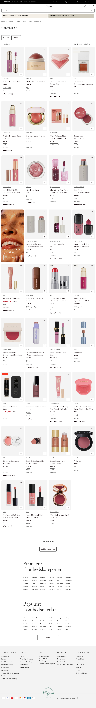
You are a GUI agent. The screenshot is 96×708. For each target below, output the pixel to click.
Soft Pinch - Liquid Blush (12, 82)
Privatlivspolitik (5, 667)
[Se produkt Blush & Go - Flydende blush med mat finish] (83, 224)
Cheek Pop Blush (32, 190)
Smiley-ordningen (81, 673)
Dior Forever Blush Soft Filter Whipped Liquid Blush (11, 517)
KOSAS (28, 349)
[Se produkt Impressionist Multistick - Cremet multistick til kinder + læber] (36, 332)
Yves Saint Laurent (55, 349)
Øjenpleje (60, 583)
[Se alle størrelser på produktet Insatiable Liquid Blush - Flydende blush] (28, 523)
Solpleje (25, 583)
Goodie (52, 2)
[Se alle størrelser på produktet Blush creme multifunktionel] (76, 144)
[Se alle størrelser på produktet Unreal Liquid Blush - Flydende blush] (52, 469)
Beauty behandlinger (26, 662)
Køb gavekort (61, 656)
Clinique (28, 187)
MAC (24, 620)
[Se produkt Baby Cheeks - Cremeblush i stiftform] (83, 170)
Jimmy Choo (35, 626)
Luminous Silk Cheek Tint (36, 407)
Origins (25, 626)
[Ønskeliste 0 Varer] (89, 6)
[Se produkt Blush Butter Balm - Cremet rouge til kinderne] (12, 332)
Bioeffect (51, 618)
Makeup (25, 577)
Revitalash (60, 623)
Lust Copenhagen (90, 2)
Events (22, 656)
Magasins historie (81, 662)
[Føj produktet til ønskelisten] (21, 49)
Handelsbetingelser (7, 664)
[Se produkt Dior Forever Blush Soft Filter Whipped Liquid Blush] (12, 495)
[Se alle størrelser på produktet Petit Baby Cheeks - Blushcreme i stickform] (27, 252)
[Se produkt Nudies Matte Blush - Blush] (12, 387)
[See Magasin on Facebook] (80, 698)
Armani (28, 403)
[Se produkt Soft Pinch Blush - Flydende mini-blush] (83, 278)
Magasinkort (24, 664)
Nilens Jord (69, 620)
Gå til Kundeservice (7, 662)
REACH (3, 676)
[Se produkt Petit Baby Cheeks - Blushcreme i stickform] (36, 224)
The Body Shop (36, 618)
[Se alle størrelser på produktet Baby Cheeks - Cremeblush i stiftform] (75, 198)
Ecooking (43, 626)
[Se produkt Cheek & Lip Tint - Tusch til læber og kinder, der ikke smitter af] (60, 170)
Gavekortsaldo (61, 662)
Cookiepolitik (5, 670)
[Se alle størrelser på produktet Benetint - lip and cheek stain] (51, 252)
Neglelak (42, 577)
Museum (78, 667)
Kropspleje (69, 580)
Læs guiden (12, 257)
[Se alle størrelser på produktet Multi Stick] (76, 358)
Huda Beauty (29, 295)
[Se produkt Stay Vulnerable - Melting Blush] (36, 116)
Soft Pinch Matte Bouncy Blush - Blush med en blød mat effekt (83, 409)
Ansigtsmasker (27, 586)
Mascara (59, 577)
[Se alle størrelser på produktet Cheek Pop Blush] (28, 196)
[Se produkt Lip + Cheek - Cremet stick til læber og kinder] (60, 278)
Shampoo (43, 589)
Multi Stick (78, 353)
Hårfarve (34, 577)
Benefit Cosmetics (55, 241)
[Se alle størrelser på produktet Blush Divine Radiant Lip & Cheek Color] (28, 469)
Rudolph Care (61, 618)
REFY (75, 78)
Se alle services (24, 667)
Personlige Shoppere (26, 659)
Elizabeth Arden (70, 626)
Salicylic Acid (52, 589)
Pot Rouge (77, 461)
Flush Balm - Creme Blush (35, 82)
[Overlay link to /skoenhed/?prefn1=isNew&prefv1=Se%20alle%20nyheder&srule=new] (25, 16)
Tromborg (76, 349)
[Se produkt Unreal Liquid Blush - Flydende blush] (60, 441)
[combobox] (48, 10)
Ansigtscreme (36, 580)
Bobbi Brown (77, 457)
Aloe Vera (51, 577)
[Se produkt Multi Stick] (83, 332)
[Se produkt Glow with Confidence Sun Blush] (12, 441)
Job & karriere (80, 664)
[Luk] (77, 363)
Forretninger (80, 2)
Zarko (25, 629)
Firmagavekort (61, 659)
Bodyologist (35, 629)
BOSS (50, 629)
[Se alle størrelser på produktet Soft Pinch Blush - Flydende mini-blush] (78, 307)
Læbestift (59, 586)
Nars (27, 512)
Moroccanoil (35, 623)
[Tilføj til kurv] (21, 74)
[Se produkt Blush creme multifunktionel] (83, 116)
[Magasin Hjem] (48, 6)
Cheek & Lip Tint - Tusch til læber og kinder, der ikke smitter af (59, 192)
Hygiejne (25, 589)
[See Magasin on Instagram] (77, 698)
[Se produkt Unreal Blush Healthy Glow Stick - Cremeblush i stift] (12, 170)
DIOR (4, 512)
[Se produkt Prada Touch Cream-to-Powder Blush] (60, 62)
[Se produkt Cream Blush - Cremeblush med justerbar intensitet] (83, 62)
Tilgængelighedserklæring (9, 678)
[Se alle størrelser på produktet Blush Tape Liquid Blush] (4, 304)
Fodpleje (25, 580)
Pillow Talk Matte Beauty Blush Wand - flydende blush (59, 409)
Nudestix (5, 403)
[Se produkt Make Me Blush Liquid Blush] (60, 332)
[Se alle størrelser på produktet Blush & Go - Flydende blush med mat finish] (75, 252)
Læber (34, 583)
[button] (85, 6)
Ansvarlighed (65, 2)
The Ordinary (52, 623)
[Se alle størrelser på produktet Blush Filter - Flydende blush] (33, 307)
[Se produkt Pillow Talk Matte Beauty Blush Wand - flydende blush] (60, 387)
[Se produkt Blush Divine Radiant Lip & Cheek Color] (36, 441)
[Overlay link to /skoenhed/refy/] (71, 16)
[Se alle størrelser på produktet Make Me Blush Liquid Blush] (52, 361)
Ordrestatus (5, 656)
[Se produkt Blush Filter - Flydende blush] (36, 278)
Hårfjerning (43, 586)
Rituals (42, 618)
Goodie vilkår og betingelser (10, 673)
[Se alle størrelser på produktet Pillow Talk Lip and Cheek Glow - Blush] (52, 523)
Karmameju (35, 620)
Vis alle (48, 637)
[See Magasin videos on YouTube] (83, 698)
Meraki (42, 623)
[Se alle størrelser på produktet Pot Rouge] (76, 467)
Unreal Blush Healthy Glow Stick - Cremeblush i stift (12, 192)
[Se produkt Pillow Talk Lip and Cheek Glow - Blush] (60, 495)
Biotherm (59, 626)
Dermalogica (60, 620)
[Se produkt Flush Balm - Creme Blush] (36, 62)
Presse (78, 670)
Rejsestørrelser (70, 577)
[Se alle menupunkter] (2, 6)
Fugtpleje (43, 583)
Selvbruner (43, 580)
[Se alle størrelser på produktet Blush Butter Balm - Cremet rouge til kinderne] (4, 361)
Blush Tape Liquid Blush (11, 298)
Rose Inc (28, 457)
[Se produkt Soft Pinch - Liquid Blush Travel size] (12, 116)
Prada (51, 78)
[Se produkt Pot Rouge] (83, 441)
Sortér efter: (78, 44)
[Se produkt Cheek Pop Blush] (36, 170)
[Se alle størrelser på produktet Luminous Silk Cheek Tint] (28, 413)
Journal (58, 2)
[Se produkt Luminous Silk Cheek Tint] (36, 387)
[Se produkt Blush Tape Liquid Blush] (12, 278)
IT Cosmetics (6, 457)
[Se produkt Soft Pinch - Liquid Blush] (12, 62)
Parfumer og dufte (71, 583)
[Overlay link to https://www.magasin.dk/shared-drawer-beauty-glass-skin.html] (12, 236)
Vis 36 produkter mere (48, 549)
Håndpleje (35, 589)
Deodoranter (52, 586)
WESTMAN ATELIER (79, 187)
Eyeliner (51, 580)
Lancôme (43, 620)
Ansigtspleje (52, 583)
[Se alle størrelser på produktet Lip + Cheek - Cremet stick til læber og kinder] (51, 307)
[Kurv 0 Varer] (93, 6)
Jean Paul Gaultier (45, 629)
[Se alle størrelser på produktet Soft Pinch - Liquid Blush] (7, 88)
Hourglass (52, 457)
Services (73, 2)
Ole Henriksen (27, 618)
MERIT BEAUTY (30, 78)
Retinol (59, 589)
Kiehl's (50, 620)
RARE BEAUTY (6, 78)
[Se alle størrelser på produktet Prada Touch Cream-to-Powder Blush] (51, 90)
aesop (50, 626)
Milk (51, 295)
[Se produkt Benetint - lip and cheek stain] (60, 224)
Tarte (4, 295)
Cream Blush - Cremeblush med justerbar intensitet (83, 84)
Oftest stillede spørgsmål (47, 663)
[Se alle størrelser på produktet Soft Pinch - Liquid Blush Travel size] (5, 144)
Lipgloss (68, 586)
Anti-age (34, 586)
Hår (58, 580)
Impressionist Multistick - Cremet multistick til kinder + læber (35, 355)
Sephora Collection (79, 132)
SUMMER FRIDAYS (7, 349)
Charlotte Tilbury (7, 187)
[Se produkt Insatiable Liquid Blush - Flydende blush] (36, 495)
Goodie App (42, 661)
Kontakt (3, 659)
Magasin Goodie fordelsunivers (44, 657)
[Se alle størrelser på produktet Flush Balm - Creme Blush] (27, 88)
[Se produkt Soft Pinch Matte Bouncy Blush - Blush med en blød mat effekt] (83, 387)
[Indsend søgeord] (4, 11)
